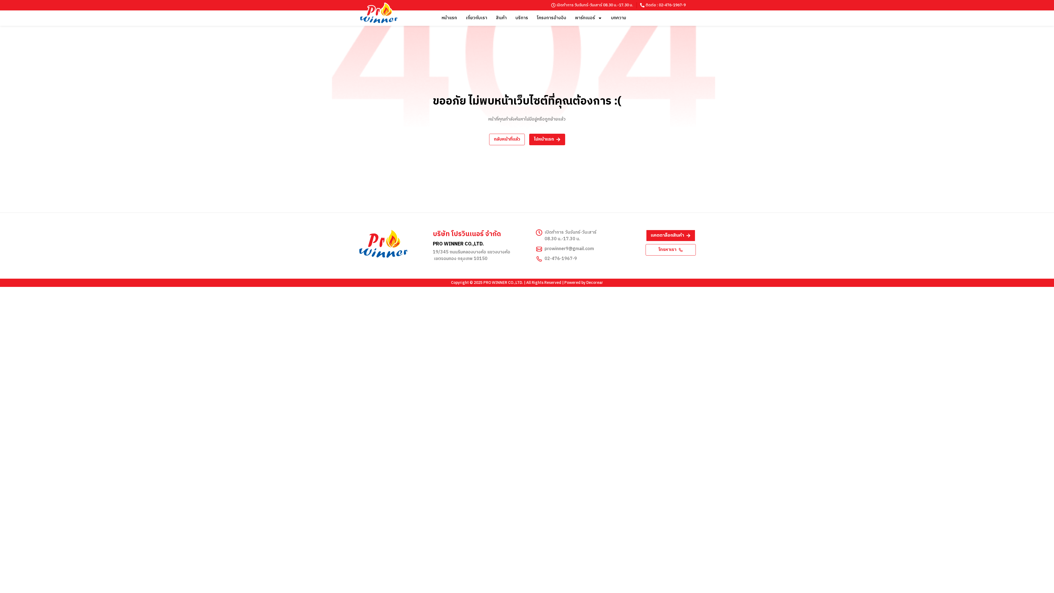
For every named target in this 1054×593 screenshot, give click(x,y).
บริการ (521, 18)
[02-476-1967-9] (539, 259)
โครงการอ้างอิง (551, 18)
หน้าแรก (449, 18)
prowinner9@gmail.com (569, 249)
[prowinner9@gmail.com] (539, 249)
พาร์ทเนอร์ (585, 18)
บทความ (618, 18)
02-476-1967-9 (561, 258)
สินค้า (501, 18)
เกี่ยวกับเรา (476, 18)
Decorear (594, 282)
